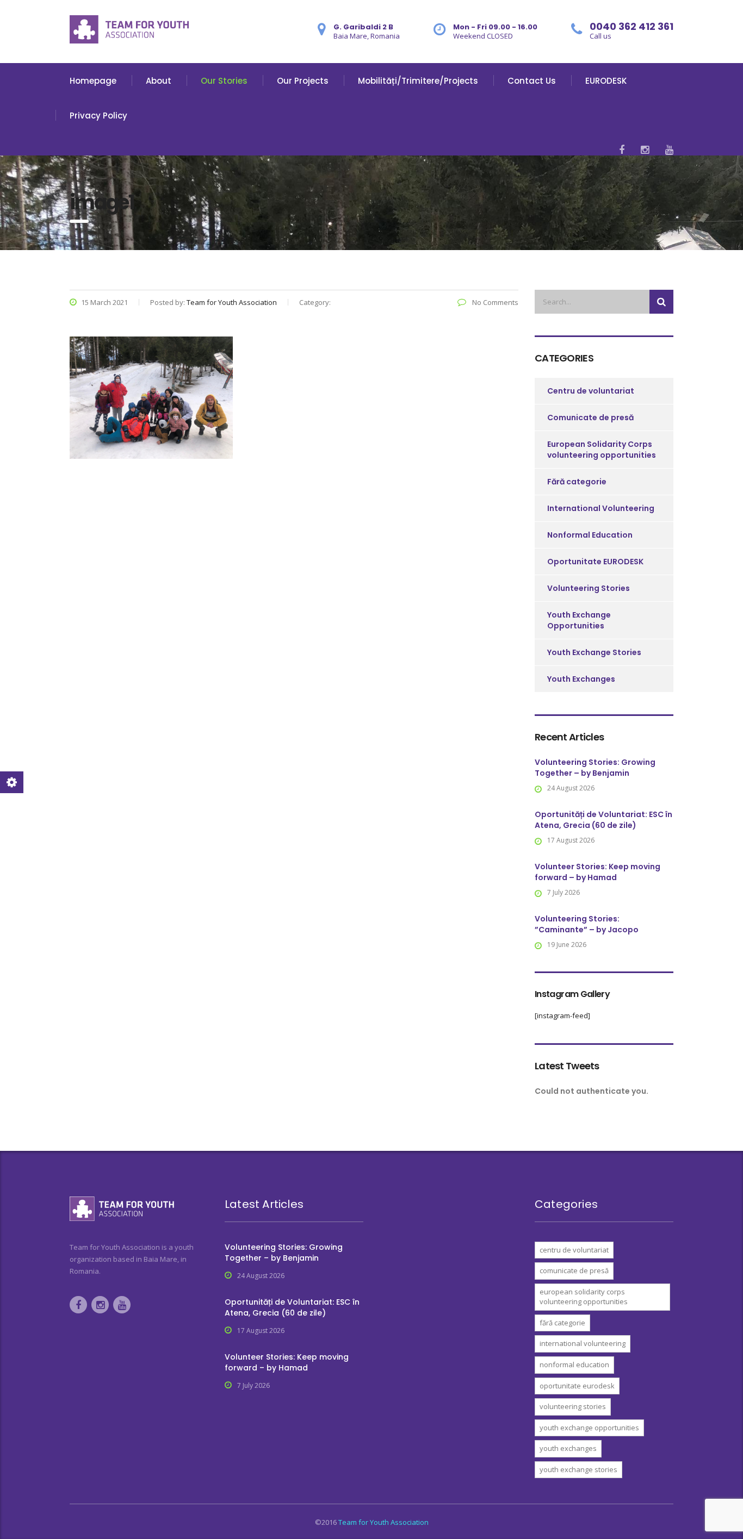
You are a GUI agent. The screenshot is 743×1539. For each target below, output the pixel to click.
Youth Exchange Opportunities (579, 620)
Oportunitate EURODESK (595, 561)
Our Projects (303, 80)
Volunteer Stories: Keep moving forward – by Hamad (597, 872)
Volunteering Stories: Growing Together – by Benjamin (595, 767)
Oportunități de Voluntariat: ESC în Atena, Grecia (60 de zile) (603, 820)
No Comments (494, 302)
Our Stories (224, 80)
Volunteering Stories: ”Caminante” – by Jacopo (587, 924)
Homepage (93, 80)
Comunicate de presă (590, 417)
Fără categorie (576, 481)
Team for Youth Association (383, 1522)
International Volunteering (600, 508)
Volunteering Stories (588, 588)
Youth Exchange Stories (594, 652)
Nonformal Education (590, 534)
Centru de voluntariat (590, 390)
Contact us (531, 80)
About (158, 80)
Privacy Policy (98, 115)
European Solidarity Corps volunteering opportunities (601, 449)
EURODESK (606, 80)
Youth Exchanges (581, 679)
